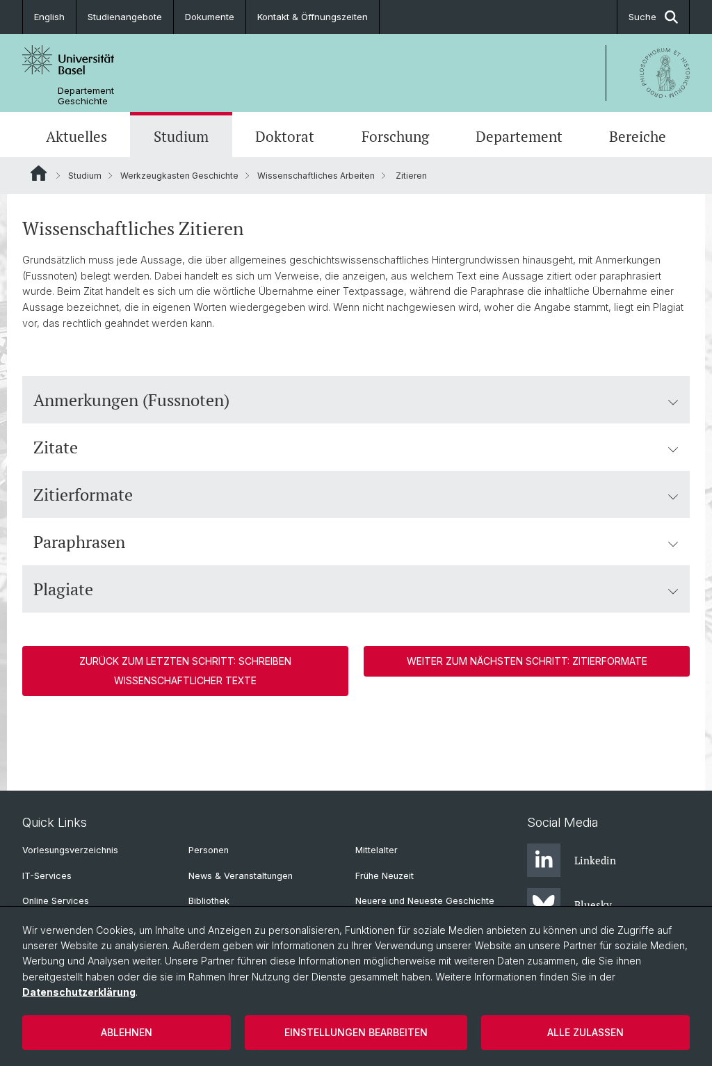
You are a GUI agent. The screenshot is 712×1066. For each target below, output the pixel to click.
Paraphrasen (79, 541)
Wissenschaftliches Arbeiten (316, 175)
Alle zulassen (585, 1032)
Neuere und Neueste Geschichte (424, 901)
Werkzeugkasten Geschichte (179, 175)
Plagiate (63, 589)
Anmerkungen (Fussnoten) (131, 400)
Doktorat (284, 136)
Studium (181, 136)
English (49, 16)
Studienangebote (125, 16)
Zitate (55, 447)
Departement (519, 136)
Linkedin (595, 860)
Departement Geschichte (86, 96)
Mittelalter (376, 850)
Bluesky (593, 905)
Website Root (39, 173)
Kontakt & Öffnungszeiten (312, 16)
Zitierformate (83, 494)
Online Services (55, 901)
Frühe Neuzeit (384, 876)
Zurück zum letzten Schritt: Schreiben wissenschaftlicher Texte (185, 670)
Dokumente (209, 16)
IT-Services (47, 876)
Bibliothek (208, 901)
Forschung (395, 136)
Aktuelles (76, 136)
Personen (208, 850)
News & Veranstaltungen (240, 876)
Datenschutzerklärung (79, 992)
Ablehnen (126, 1032)
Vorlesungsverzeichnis (70, 850)
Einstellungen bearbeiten (356, 1032)
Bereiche (637, 136)
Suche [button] (642, 16)
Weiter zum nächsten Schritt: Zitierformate (527, 661)
